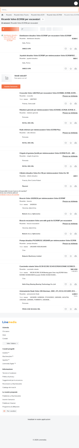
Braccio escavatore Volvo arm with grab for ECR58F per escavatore (46, 220)
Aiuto (4, 335)
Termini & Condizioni (9, 373)
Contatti (5, 338)
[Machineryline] (2, 15)
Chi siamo (5, 331)
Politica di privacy (8, 376)
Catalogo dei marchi (9, 387)
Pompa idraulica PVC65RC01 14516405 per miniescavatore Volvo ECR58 (48, 240)
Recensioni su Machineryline (12, 384)
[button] (76, 3)
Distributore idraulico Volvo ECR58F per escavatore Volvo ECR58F (45, 36)
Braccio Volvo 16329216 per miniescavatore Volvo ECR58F (42, 198)
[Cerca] (76, 10)
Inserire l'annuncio (10, 86)
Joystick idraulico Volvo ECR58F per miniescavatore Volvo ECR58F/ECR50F (49, 55)
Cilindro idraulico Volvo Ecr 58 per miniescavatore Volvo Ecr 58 (44, 173)
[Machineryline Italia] (14, 3)
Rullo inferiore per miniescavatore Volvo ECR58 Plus (40, 130)
